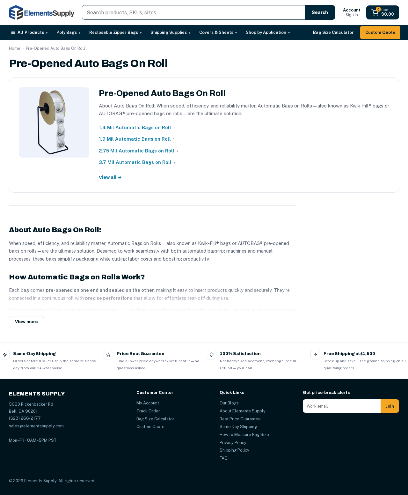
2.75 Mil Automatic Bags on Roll (138, 150)
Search (320, 12)
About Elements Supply (243, 411)
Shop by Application (268, 32)
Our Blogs (229, 403)
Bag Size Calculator (333, 32)
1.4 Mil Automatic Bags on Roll (137, 127)
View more (26, 321)
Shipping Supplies (170, 32)
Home (14, 48)
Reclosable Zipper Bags (115, 32)
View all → (110, 177)
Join (390, 406)
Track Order (148, 411)
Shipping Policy (234, 450)
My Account (147, 403)
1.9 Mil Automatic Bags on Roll (137, 139)
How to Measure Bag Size (244, 434)
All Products (32, 32)
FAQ (224, 458)
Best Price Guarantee (240, 419)
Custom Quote (380, 32)
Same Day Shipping (238, 426)
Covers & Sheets (218, 32)
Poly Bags (68, 32)
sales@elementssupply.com (36, 426)
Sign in (352, 12)
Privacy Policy (233, 442)
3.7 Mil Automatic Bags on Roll (137, 162)
